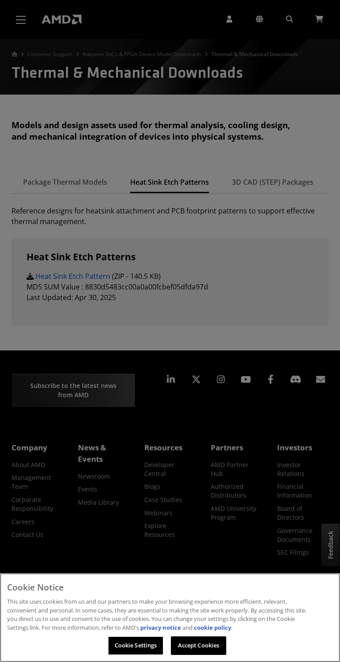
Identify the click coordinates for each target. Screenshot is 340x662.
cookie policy (212, 628)
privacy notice (160, 628)
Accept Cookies (199, 645)
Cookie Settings (136, 645)
